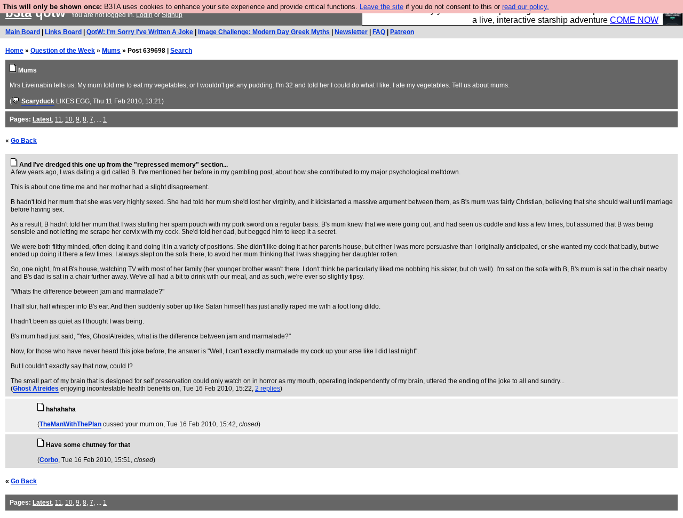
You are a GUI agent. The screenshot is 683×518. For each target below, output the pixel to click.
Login (144, 15)
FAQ (378, 32)
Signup (172, 15)
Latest (42, 119)
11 (58, 119)
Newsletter (351, 32)
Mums (111, 50)
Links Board (63, 32)
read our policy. (525, 7)
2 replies (267, 388)
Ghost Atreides (36, 388)
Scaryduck (37, 101)
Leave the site (381, 7)
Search (181, 50)
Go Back (24, 140)
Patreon (402, 32)
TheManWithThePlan (70, 424)
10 (69, 119)
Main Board (22, 32)
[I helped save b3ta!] (16, 101)
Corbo (48, 460)
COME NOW (634, 20)
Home (14, 50)
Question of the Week (62, 50)
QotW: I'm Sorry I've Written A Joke (139, 32)
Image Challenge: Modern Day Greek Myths (264, 32)
